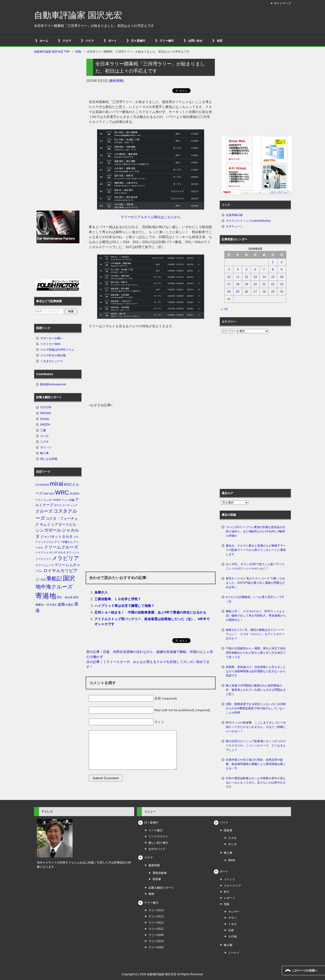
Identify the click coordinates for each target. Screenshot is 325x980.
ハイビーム (42, 552)
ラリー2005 (156, 947)
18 (237, 284)
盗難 (61, 604)
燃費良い (40, 604)
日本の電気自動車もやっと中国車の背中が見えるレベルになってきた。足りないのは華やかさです (256, 783)
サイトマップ (282, 3)
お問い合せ (195, 40)
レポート (229, 898)
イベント (229, 879)
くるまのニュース (51, 361)
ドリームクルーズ (61, 547)
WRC (62, 492)
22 (273, 284)
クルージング (232, 885)
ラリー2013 (156, 916)
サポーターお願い (51, 338)
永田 (219, 40)
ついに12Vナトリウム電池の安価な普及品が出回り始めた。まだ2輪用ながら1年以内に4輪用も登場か (255, 531)
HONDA (44, 484)
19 (246, 284)
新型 (76, 597)
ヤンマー (234, 911)
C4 (37, 484)
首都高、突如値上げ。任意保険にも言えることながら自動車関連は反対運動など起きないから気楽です (256, 671)
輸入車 (44, 453)
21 (264, 284)
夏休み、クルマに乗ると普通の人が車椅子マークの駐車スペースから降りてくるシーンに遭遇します (256, 550)
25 (237, 291)
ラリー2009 (156, 935)
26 (246, 291)
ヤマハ (232, 918)
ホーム (44, 40)
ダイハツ (46, 447)
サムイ (45, 524)
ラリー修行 (167, 40)
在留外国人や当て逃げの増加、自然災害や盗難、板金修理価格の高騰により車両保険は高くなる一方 (256, 764)
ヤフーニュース (44, 565)
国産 (227, 904)
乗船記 (54, 579)
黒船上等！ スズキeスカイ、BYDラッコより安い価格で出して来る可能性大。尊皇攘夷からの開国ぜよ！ (256, 616)
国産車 (228, 830)
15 (273, 277)
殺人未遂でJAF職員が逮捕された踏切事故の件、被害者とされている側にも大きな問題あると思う (256, 690)
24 (229, 291)
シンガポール (48, 530)
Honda (44, 419)
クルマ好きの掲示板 (53, 355)
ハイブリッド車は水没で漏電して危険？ (124, 606)
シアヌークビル (63, 524)
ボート (112, 40)
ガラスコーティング (66, 505)
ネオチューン (234, 226)
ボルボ (62, 552)
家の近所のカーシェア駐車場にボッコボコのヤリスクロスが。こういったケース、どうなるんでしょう (256, 745)
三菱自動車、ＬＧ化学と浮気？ (117, 599)
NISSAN (45, 413)
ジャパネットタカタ (56, 537)
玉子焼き (52, 604)
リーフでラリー (158, 836)
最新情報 (116, 81)
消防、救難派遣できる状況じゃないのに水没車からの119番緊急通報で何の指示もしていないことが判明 (256, 708)
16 (281, 277)
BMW (231, 860)
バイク (89, 40)
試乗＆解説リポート (161, 887)
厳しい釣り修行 (158, 842)
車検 (151, 894)
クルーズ (44, 511)
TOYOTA (45, 407)
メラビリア (65, 558)
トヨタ (232, 924)
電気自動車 (160, 873)
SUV (51, 493)
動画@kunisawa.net (53, 384)
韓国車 (157, 879)
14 (264, 277)
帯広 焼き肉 (65, 597)
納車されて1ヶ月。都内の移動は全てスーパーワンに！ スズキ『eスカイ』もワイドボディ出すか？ (255, 634)
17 (229, 284)
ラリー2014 (156, 910)
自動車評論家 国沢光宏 (78, 15)
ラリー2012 (156, 922)
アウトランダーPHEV (48, 500)
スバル (44, 436)
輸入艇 (228, 945)
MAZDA (45, 424)
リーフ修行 (155, 830)
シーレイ (234, 952)
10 (229, 277)
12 (246, 277)
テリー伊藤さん (63, 541)
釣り (227, 891)
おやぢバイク (157, 849)
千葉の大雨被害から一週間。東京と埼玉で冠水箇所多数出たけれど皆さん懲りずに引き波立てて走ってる (256, 653)
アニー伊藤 (67, 500)
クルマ (67, 40)
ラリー (59, 565)
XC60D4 (74, 493)
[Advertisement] (150, 367)
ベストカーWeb (50, 344)
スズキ (44, 441)
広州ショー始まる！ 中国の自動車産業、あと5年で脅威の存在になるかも (150, 612)
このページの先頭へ (305, 970)
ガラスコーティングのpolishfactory (248, 220)
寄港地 (45, 596)
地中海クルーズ (54, 587)
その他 (232, 936)
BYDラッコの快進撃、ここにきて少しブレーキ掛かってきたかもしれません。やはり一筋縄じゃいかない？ (256, 727)
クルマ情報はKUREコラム (57, 349)
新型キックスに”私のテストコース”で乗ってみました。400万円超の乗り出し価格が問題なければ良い (255, 583)
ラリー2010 (156, 941)
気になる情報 (48, 459)
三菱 (43, 430)
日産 (231, 930)
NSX (46, 493)
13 (255, 277)
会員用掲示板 (234, 215)
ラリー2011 (156, 929)
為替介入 (101, 592)
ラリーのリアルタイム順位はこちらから (151, 217)
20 (255, 284)
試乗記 (70, 604)
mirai (56, 483)
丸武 (43, 579)
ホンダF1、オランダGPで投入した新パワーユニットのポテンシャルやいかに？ (255, 566)
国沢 (69, 578)
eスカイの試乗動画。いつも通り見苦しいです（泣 (255, 599)
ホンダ (53, 552)
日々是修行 (138, 40)
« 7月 (224, 309)
